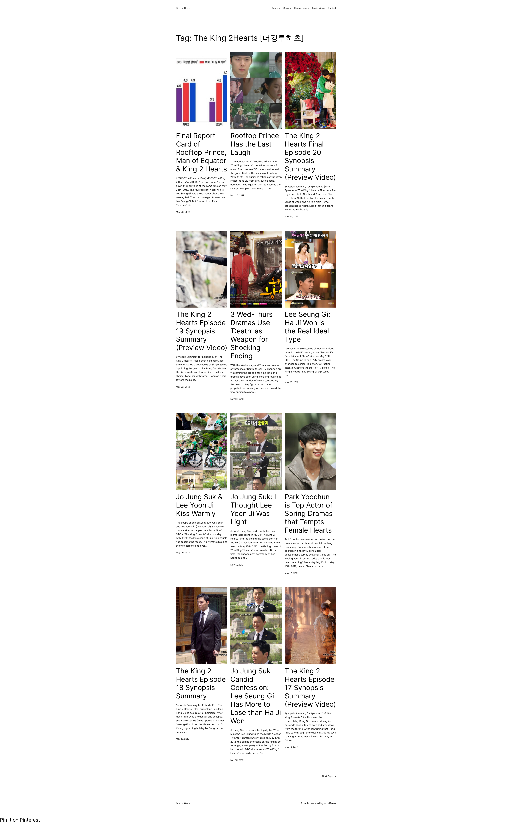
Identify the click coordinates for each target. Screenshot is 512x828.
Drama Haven (183, 8)
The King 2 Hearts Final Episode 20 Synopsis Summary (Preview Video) (310, 156)
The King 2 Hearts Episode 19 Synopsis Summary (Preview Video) (201, 331)
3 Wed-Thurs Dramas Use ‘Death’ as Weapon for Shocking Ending (251, 335)
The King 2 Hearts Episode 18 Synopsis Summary (201, 683)
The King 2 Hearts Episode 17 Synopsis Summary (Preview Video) (310, 687)
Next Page (329, 776)
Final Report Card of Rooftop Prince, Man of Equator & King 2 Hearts (201, 152)
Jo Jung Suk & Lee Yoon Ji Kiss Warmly (199, 505)
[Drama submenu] (279, 8)
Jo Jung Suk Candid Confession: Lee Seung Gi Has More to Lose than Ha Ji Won (255, 696)
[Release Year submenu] (308, 8)
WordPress (330, 803)
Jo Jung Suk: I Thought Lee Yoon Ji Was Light (253, 509)
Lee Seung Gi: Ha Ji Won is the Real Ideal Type (307, 326)
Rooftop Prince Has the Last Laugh (254, 144)
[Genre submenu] (290, 8)
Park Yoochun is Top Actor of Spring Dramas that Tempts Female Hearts (309, 513)
